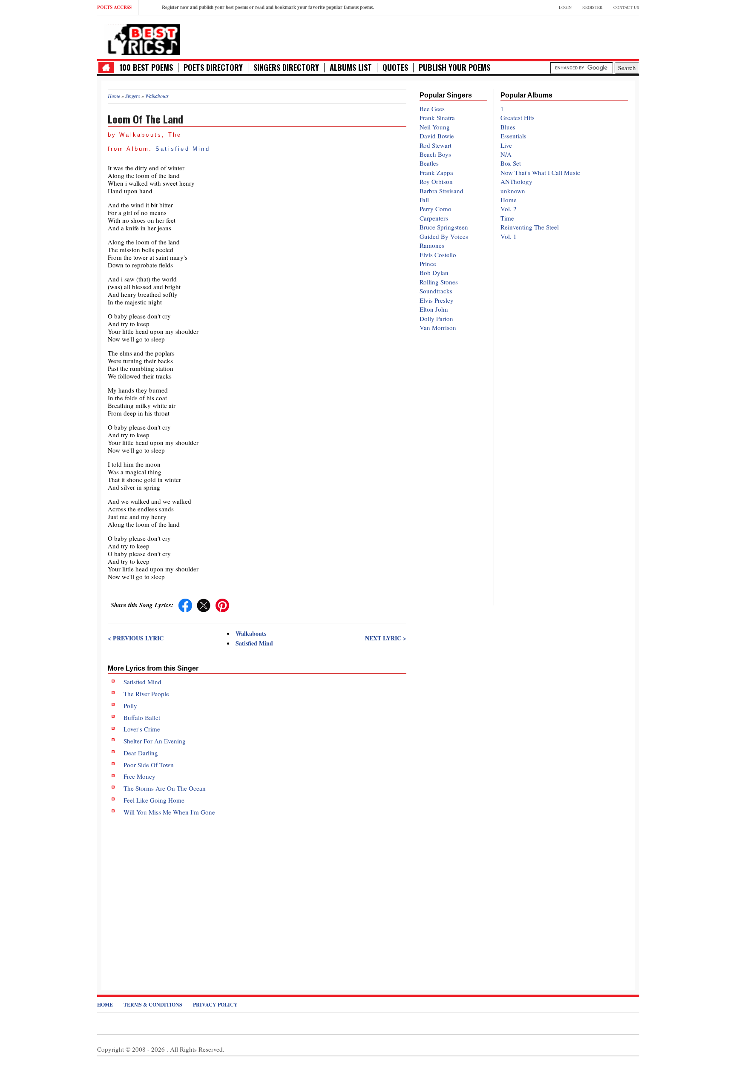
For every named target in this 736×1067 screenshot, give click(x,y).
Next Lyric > (385, 638)
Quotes (395, 67)
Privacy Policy (215, 1004)
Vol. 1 (508, 236)
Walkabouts (251, 633)
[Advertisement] (257, 887)
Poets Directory (213, 67)
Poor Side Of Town (149, 764)
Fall (424, 199)
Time (507, 218)
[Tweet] (203, 604)
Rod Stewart (435, 145)
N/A (506, 154)
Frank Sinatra (437, 117)
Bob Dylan (434, 272)
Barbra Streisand (441, 190)
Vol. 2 (508, 208)
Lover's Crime (142, 729)
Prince (428, 263)
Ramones (432, 245)
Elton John (434, 309)
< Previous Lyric (136, 638)
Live (506, 145)
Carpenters (434, 218)
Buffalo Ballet (142, 717)
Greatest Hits (517, 117)
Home (508, 199)
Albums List (351, 67)
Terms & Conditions (153, 1004)
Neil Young (435, 127)
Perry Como (435, 208)
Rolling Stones (439, 282)
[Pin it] (222, 604)
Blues (507, 127)
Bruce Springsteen (444, 227)
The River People (146, 693)
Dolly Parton (436, 318)
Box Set (510, 163)
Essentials (513, 136)
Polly (130, 705)
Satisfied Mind (182, 149)
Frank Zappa (436, 172)
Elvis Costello (438, 254)
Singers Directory (286, 67)
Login (565, 7)
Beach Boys (435, 154)
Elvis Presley (437, 300)
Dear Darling (141, 753)
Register (592, 7)
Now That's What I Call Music (540, 172)
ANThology (516, 181)
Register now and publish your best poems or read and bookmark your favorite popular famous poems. (268, 7)
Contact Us (626, 7)
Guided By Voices (444, 236)
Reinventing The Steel (529, 227)
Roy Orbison (436, 181)
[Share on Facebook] (185, 604)
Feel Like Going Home (154, 800)
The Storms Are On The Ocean (165, 788)
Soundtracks (436, 291)
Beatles (429, 163)
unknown (512, 190)
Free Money (139, 776)
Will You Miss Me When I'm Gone (169, 812)
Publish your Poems (454, 67)
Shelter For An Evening (155, 741)
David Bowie (437, 136)
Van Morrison (438, 327)
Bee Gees (432, 108)
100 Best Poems (146, 67)
